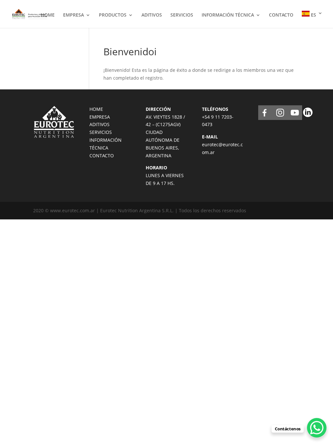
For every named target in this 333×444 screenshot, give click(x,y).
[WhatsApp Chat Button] (316, 427)
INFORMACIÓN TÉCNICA (228, 15)
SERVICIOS (181, 15)
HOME (48, 15)
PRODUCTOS (113, 15)
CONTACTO (281, 15)
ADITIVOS (151, 15)
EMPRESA (73, 15)
